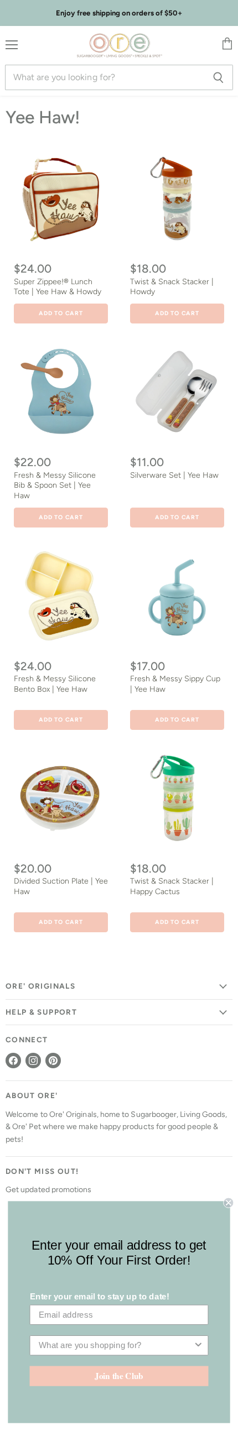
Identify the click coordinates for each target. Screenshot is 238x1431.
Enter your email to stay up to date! (99, 1296)
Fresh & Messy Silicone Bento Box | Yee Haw (55, 683)
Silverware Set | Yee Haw (174, 475)
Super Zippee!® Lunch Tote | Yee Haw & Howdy (57, 286)
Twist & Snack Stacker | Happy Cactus (172, 886)
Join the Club (119, 1376)
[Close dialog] (228, 1203)
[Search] (218, 77)
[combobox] (116, 1345)
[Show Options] (198, 1345)
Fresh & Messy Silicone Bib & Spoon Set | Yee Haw (55, 485)
